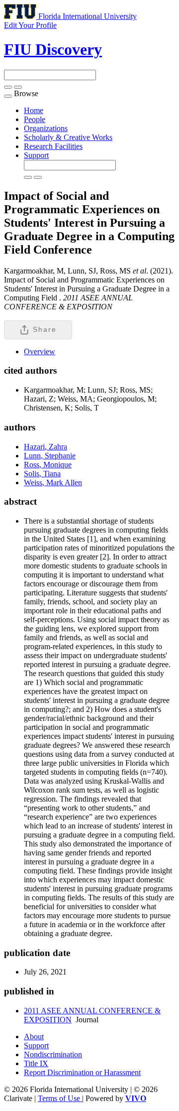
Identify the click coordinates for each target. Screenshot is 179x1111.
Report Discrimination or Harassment (82, 1072)
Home (33, 110)
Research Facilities (53, 146)
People (34, 119)
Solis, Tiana (42, 473)
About (34, 1036)
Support (36, 155)
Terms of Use (60, 1098)
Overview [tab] (39, 351)
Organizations (46, 128)
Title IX (36, 1063)
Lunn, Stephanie (50, 455)
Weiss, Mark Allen (53, 482)
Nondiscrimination (53, 1054)
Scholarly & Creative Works (68, 137)
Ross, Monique (48, 464)
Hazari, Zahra (45, 446)
